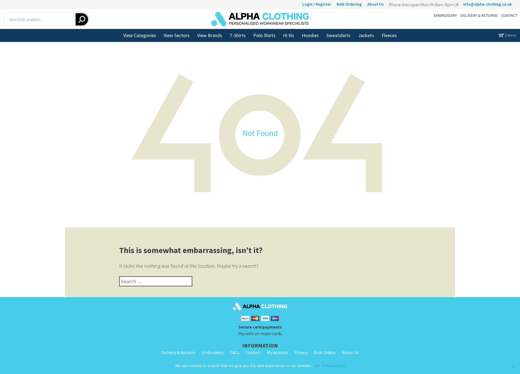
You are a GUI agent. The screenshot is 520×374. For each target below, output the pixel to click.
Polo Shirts (264, 35)
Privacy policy (333, 365)
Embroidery (212, 352)
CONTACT (509, 15)
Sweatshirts (338, 35)
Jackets (366, 35)
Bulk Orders (325, 352)
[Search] (82, 19)
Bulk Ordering (349, 4)
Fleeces (389, 35)
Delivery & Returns (178, 352)
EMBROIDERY (445, 15)
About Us (375, 4)
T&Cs (234, 352)
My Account (277, 352)
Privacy (301, 352)
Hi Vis (288, 35)
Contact (253, 352)
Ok (317, 365)
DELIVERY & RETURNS (479, 15)
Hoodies (310, 35)
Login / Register (316, 4)
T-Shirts (238, 35)
